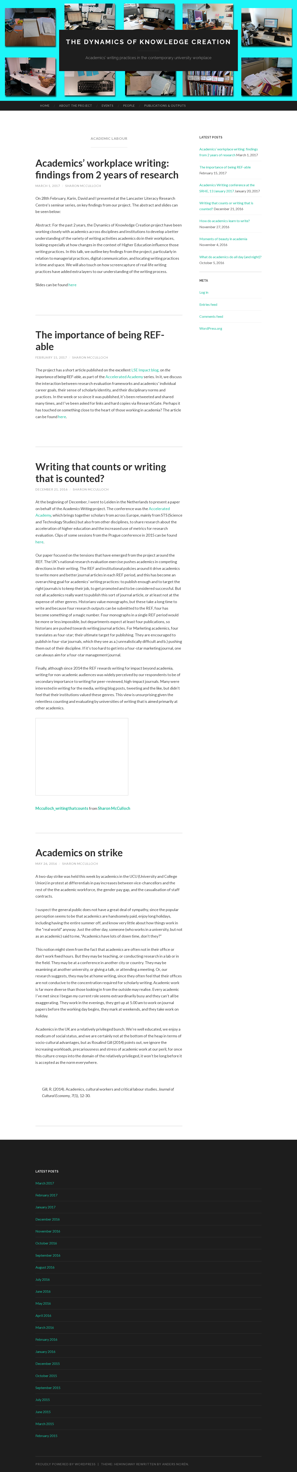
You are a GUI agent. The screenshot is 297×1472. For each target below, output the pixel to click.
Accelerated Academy (124, 376)
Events (107, 105)
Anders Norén (175, 1464)
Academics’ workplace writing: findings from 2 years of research (107, 169)
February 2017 (46, 1195)
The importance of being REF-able (225, 167)
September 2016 (47, 1255)
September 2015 (47, 1388)
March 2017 (44, 1183)
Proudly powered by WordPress (65, 1464)
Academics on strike (79, 852)
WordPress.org (210, 328)
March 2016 (44, 1327)
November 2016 (47, 1231)
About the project (75, 105)
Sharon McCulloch (83, 186)
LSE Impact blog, (145, 370)
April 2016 (43, 1315)
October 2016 (46, 1243)
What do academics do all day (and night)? (230, 257)
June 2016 (43, 1291)
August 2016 (45, 1267)
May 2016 (43, 1303)
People (129, 105)
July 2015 (42, 1399)
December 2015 (47, 1363)
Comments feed (211, 316)
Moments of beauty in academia (223, 239)
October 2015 (46, 1376)
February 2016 (46, 1339)
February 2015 (46, 1436)
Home (45, 105)
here (72, 284)
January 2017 (45, 1207)
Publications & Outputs (165, 105)
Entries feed (208, 304)
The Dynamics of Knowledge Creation (148, 42)
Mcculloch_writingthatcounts (61, 808)
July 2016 (42, 1279)
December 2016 (47, 1219)
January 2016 (45, 1351)
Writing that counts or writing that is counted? (100, 472)
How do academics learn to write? (224, 221)
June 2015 (43, 1412)
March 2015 (44, 1424)
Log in (203, 292)
